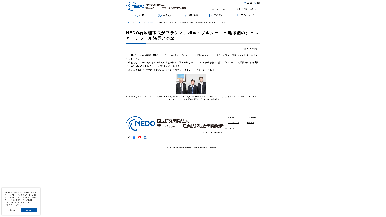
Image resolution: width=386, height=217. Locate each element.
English (249, 3)
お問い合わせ (255, 9)
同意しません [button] (12, 210)
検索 (258, 3)
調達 (238, 9)
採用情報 (245, 9)
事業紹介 (167, 15)
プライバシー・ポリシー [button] (14, 205)
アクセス (231, 128)
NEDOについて (247, 15)
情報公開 (250, 123)
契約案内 (218, 15)
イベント (223, 9)
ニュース (215, 9)
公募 (141, 15)
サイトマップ (233, 117)
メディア (232, 9)
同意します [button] (29, 210)
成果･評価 (193, 15)
